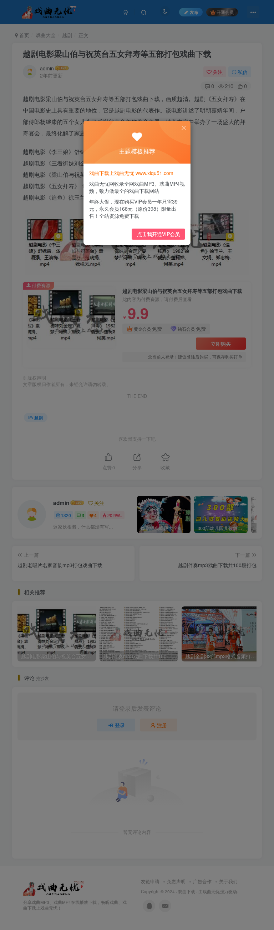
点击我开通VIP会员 (158, 234)
